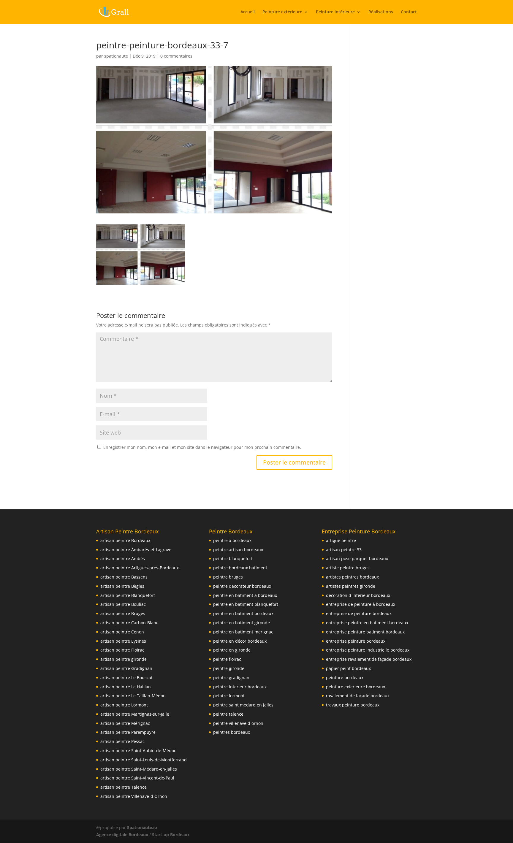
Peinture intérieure (335, 12)
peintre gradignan (231, 677)
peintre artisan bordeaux (238, 549)
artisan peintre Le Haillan (125, 687)
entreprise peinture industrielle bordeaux (367, 650)
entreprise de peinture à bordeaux (360, 604)
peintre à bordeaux (232, 540)
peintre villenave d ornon (238, 723)
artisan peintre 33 (344, 549)
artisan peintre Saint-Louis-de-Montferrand (143, 760)
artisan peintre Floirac (122, 650)
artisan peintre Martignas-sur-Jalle (134, 714)
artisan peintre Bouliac (123, 604)
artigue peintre (341, 540)
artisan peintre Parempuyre (128, 732)
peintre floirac (227, 659)
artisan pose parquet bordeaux (357, 558)
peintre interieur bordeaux (240, 687)
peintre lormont (229, 695)
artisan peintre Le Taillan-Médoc (132, 695)
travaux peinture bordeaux (352, 705)
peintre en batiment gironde (241, 622)
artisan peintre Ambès (122, 558)
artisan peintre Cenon (122, 632)
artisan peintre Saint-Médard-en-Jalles (138, 769)
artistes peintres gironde (350, 586)
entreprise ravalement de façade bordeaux (368, 659)
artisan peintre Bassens (124, 577)
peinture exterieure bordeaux (355, 687)
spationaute (116, 56)
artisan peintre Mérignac (125, 723)
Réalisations (380, 12)
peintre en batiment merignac (243, 632)
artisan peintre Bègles (122, 586)
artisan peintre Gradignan (126, 668)
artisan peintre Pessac (122, 741)
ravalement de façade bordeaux (358, 695)
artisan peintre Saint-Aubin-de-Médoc (138, 750)
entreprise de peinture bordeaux (359, 613)
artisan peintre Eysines (123, 641)
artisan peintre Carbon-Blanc (129, 622)
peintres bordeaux (231, 732)
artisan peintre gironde (123, 659)
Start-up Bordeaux (171, 834)
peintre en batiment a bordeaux (245, 595)
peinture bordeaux (344, 677)
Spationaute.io (142, 827)
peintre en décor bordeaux (240, 641)
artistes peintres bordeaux (352, 577)
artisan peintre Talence (123, 787)
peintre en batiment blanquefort (245, 604)
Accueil (247, 12)
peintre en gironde (232, 650)
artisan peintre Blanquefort (127, 595)
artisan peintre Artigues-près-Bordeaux (139, 568)
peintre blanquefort (233, 558)
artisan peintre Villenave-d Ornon (133, 796)
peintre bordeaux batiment (240, 568)
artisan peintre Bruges (122, 613)
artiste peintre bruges (348, 568)
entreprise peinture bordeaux (355, 641)
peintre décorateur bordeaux (242, 586)
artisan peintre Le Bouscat (126, 677)
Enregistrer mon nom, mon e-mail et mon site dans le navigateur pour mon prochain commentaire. (202, 447)
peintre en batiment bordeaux (243, 613)
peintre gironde (228, 668)
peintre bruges (228, 577)
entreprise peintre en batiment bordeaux (367, 622)
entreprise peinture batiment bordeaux (365, 632)
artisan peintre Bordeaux (125, 540)
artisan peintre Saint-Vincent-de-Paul (137, 778)
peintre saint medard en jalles (243, 705)
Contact (409, 12)
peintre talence (228, 714)
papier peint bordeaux (348, 668)
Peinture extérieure (282, 12)
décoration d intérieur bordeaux (358, 595)
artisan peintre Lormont (124, 705)
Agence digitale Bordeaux (122, 834)
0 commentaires (176, 56)
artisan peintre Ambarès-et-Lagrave (135, 549)
